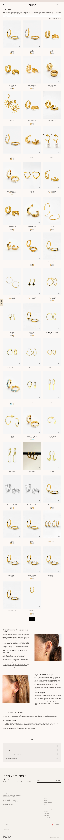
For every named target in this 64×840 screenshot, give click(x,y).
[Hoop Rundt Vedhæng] (32, 385)
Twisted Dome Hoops (32, 226)
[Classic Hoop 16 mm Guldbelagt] (12, 524)
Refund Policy (46, 813)
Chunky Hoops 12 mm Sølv (12, 504)
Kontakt (45, 798)
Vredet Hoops (12, 261)
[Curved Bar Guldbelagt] (52, 211)
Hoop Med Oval (12, 471)
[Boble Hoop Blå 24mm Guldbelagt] (12, 385)
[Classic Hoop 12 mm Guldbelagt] (32, 317)
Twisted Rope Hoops (52, 297)
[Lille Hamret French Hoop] (12, 352)
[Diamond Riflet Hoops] (12, 281)
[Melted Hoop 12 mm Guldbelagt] (52, 34)
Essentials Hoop (32, 610)
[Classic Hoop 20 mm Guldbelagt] (12, 560)
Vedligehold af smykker (48, 802)
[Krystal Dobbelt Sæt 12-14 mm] (52, 524)
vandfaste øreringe (23, 660)
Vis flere (32, 619)
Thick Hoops (52, 367)
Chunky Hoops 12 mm (12, 85)
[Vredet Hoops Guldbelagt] (12, 246)
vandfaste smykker (18, 724)
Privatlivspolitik (46, 815)
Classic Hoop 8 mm (52, 261)
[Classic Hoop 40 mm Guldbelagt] (12, 595)
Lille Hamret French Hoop (12, 367)
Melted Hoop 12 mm (52, 50)
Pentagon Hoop (32, 367)
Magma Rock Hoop (32, 85)
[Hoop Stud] (12, 420)
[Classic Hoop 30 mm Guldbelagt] (52, 560)
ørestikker (36, 690)
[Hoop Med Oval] (12, 456)
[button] (1, 302)
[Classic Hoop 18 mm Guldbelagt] (32, 524)
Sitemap (45, 804)
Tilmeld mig (57, 780)
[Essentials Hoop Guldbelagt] (32, 595)
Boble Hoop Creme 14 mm (12, 191)
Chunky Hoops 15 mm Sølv (32, 504)
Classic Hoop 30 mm (52, 575)
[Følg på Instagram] (7, 825)
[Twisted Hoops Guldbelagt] (32, 246)
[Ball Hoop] (12, 317)
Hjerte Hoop (32, 191)
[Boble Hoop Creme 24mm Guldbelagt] (32, 420)
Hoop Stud (12, 436)
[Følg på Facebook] (4, 825)
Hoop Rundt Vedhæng (32, 400)
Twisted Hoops (32, 261)
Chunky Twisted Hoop (52, 191)
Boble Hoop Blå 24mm (12, 400)
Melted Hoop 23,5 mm (32, 120)
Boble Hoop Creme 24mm (32, 436)
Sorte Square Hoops (32, 297)
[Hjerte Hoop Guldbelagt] (32, 175)
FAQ (44, 793)
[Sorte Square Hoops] (32, 281)
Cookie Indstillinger (47, 819)
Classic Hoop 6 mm (32, 575)
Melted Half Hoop (32, 155)
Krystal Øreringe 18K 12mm (12, 155)
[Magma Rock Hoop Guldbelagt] (32, 69)
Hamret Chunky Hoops (52, 85)
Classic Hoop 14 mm (52, 504)
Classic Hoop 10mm (12, 50)
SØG (57, 4)
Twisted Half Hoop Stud (52, 436)
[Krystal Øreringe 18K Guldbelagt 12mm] (12, 140)
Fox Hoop (52, 471)
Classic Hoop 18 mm (32, 540)
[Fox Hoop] (52, 456)
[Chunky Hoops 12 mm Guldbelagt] (12, 69)
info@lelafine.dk (8, 805)
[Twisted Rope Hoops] (52, 281)
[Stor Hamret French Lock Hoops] (52, 317)
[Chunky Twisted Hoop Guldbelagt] (52, 175)
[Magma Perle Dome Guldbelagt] (52, 140)
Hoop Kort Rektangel (52, 400)
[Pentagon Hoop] (32, 352)
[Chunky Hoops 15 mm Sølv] (32, 489)
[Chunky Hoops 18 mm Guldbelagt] (12, 211)
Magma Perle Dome (51, 155)
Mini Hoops (17, 637)
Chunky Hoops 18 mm (12, 226)
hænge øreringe (37, 688)
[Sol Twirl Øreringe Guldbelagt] (12, 105)
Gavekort (45, 800)
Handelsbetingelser (47, 811)
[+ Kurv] (19, 46)
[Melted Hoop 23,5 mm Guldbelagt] (32, 105)
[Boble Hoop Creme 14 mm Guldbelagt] (12, 175)
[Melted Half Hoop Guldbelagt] (32, 140)
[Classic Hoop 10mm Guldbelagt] (12, 34)
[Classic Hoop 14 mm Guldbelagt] (52, 489)
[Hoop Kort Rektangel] (52, 385)
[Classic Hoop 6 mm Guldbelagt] (32, 560)
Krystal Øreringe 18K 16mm (32, 50)
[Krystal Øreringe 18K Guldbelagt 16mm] (32, 34)
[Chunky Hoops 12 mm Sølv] (12, 489)
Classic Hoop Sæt (32, 471)
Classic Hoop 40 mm (12, 610)
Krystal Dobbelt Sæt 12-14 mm (52, 540)
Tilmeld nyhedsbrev (47, 806)
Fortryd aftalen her (47, 817)
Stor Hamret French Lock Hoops (52, 332)
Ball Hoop (12, 332)
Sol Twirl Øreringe (12, 120)
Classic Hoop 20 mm (12, 575)
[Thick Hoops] (52, 352)
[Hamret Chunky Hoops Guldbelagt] (52, 69)
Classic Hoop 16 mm (12, 540)
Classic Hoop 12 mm (32, 332)
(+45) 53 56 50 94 (9, 804)
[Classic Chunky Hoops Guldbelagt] (52, 105)
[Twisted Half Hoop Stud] (52, 420)
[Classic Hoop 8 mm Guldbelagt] (52, 246)
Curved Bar (52, 226)
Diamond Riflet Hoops (12, 297)
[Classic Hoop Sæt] (32, 456)
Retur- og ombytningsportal (49, 796)
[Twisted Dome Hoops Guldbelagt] (32, 211)
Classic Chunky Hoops (52, 120)
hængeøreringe (23, 647)
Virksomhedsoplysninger (48, 809)
